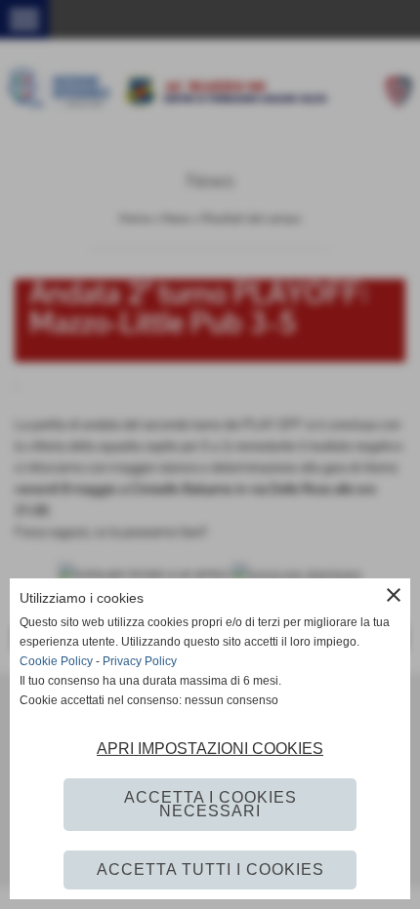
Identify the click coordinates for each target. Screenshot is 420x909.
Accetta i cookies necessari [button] (210, 804)
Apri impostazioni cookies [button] (210, 748)
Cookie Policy (56, 661)
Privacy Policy (140, 661)
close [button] (393, 595)
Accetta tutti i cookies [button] (210, 869)
